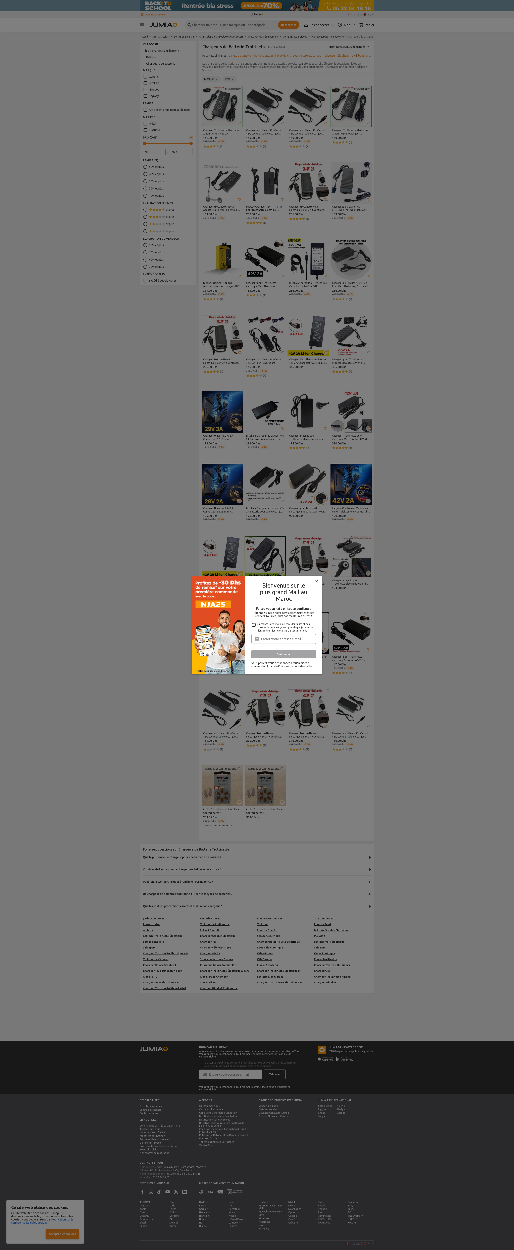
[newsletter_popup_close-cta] (317, 581)
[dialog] (257, 625)
